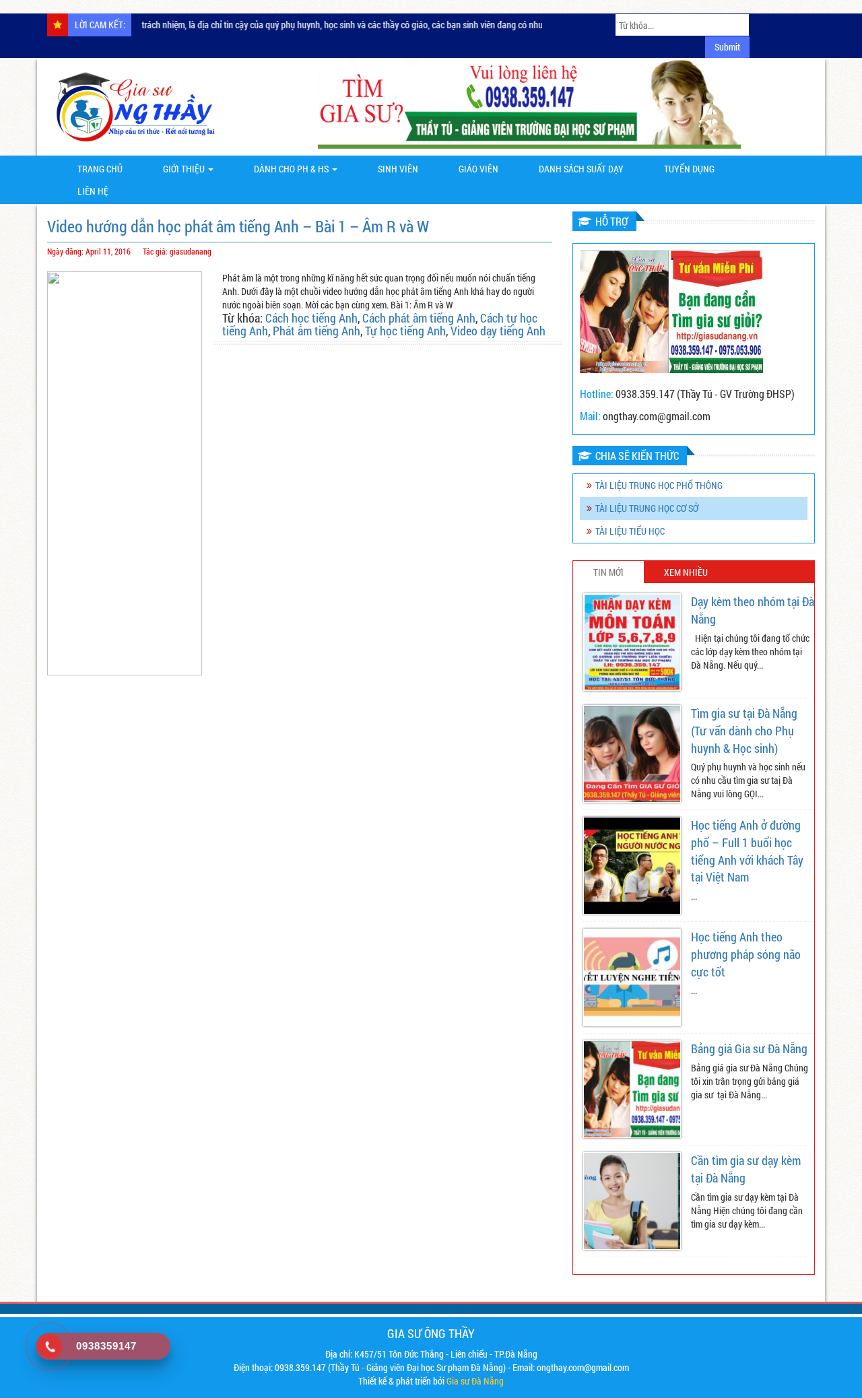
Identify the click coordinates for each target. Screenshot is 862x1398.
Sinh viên (398, 168)
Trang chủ (100, 168)
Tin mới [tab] (608, 572)
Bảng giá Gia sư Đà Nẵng (749, 1048)
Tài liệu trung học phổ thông (659, 485)
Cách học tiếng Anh (311, 318)
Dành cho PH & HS (292, 168)
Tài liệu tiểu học (630, 531)
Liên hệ (92, 191)
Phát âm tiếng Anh (316, 331)
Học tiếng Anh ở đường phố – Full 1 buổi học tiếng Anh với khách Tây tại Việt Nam (747, 851)
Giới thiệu (185, 168)
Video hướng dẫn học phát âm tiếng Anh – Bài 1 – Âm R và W (238, 226)
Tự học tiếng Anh (405, 331)
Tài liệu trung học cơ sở (646, 508)
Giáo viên (478, 168)
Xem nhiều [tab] (686, 572)
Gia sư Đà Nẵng (475, 1380)
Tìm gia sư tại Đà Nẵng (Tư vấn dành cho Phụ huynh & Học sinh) (744, 730)
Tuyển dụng (689, 168)
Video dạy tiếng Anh (498, 331)
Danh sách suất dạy (581, 168)
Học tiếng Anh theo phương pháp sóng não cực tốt (746, 954)
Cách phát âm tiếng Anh (418, 318)
